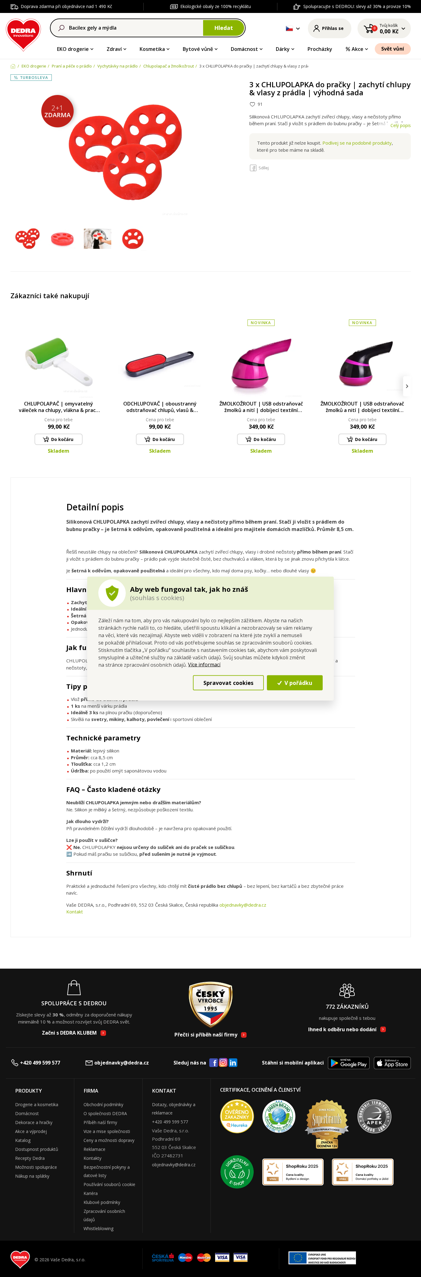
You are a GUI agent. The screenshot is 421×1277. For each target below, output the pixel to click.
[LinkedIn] (233, 1063)
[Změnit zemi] (289, 28)
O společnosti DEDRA (105, 1113)
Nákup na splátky (32, 1176)
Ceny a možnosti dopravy (109, 1140)
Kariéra (91, 1193)
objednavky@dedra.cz (242, 905)
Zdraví (114, 49)
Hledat (223, 27)
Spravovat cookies (228, 682)
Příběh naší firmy (100, 1122)
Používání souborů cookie (109, 1184)
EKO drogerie (73, 49)
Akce (357, 49)
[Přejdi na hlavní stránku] (23, 34)
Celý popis (400, 125)
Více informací (204, 664)
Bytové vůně (198, 49)
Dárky (283, 49)
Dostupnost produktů (36, 1149)
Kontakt (74, 911)
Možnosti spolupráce (36, 1167)
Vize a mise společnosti (107, 1131)
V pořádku (297, 682)
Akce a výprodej (31, 1131)
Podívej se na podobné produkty (357, 143)
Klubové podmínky (102, 1202)
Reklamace (94, 1149)
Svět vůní (392, 48)
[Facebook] (213, 1063)
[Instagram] (223, 1062)
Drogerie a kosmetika (36, 1104)
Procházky (320, 49)
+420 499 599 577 (40, 1062)
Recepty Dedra (30, 1158)
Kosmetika (152, 49)
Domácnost (244, 49)
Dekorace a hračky (33, 1122)
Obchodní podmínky (103, 1104)
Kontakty (92, 1158)
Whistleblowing (98, 1228)
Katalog (23, 1140)
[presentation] (14, 386)
